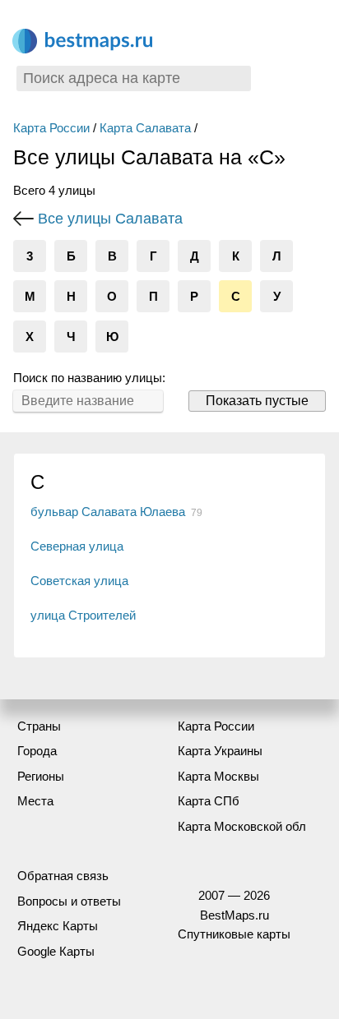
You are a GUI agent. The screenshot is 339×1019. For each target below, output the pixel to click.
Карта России (51, 128)
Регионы (40, 776)
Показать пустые (257, 401)
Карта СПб (208, 801)
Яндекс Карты (57, 926)
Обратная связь (63, 876)
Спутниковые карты (234, 934)
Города (37, 751)
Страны (39, 726)
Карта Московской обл (242, 826)
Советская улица (79, 581)
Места (35, 801)
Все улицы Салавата (110, 218)
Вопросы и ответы (69, 901)
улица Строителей (83, 615)
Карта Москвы (218, 776)
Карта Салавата (145, 128)
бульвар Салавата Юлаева (107, 512)
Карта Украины (220, 751)
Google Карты (56, 951)
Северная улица (76, 546)
